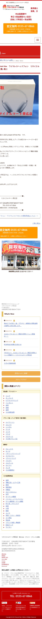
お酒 (7, 508)
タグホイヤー (10, 456)
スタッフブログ (21, 379)
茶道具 (8, 520)
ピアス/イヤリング (12, 400)
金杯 (7, 405)
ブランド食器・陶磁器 (13, 522)
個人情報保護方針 (5, 564)
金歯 (7, 407)
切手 (7, 494)
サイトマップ (4, 566)
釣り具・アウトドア (12, 504)
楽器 (7, 506)
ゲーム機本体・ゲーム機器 (14, 501)
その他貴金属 (10, 412)
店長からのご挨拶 (21, 373)
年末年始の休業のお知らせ (13, 344)
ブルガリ (9, 461)
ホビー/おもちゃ (11, 492)
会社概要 (3, 562)
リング (8, 396)
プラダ (8, 434)
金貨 (7, 410)
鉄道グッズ (9, 525)
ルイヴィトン (10, 422)
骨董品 (8, 489)
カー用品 (9, 518)
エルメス (9, 425)
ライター (9, 527)
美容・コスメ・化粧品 (13, 515)
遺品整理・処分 (5, 557)
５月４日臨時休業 (10, 363)
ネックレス (9, 398)
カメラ (8, 513)
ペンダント (9, 403)
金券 (7, 480)
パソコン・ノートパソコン (14, 499)
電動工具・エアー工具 (13, 482)
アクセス (3, 560)
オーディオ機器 (11, 497)
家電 (7, 485)
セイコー (9, 465)
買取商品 (3, 555)
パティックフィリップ (13, 453)
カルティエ (9, 436)
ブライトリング (11, 458)
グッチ (8, 429)
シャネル (9, 427)
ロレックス (9, 449)
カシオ (8, 468)
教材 (7, 511)
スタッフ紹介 (4, 559)
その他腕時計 (10, 470)
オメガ (8, 451)
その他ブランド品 (11, 439)
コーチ (8, 432)
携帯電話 (9, 487)
